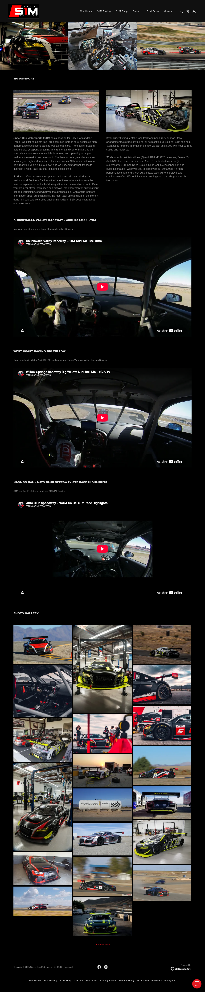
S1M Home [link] (85, 11)
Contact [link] (137, 11)
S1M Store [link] (153, 11)
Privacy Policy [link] (108, 980)
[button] (168, 11)
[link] (23, 11)
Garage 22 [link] (170, 980)
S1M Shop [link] (122, 11)
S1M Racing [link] (104, 11)
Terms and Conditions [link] (149, 980)
